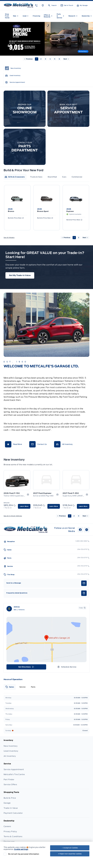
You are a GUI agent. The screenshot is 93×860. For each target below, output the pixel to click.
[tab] (15, 177)
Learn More (24, 506)
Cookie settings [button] (21, 849)
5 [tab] (54, 59)
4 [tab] (50, 59)
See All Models (9, 237)
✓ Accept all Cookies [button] (70, 848)
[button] (36, 5)
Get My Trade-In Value (20, 275)
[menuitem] (7, 16)
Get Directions (26, 667)
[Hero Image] (46, 39)
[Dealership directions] (46, 639)
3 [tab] (45, 59)
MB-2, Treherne (19, 610)
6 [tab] (59, 59)
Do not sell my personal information (23, 854)
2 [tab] (40, 59)
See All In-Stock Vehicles (13, 516)
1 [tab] (36, 59)
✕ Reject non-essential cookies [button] (70, 854)
